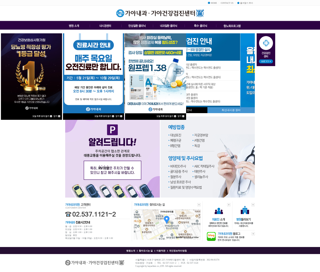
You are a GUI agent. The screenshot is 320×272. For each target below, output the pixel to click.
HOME (214, 3)
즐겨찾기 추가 (246, 3)
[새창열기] (231, 240)
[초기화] (196, 231)
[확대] (196, 218)
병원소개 (130, 250)
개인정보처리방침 (178, 250)
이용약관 (160, 250)
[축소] (196, 224)
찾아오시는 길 (146, 250)
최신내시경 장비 (231, 110)
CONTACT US (227, 3)
